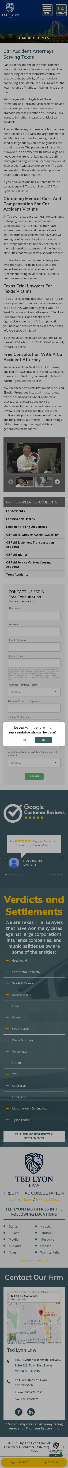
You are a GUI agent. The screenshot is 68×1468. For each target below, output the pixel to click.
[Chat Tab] (34, 734)
